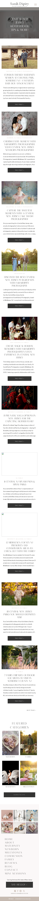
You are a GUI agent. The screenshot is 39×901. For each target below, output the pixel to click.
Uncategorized (19, 273)
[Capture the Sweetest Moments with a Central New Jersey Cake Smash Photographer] (19, 192)
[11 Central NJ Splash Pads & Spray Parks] (19, 464)
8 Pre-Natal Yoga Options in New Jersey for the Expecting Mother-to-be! (20, 419)
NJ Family (18, 71)
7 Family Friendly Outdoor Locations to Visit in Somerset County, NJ (19, 678)
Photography (28, 71)
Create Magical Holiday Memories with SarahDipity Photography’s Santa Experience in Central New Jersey (19, 352)
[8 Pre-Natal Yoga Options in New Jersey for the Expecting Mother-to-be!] (19, 398)
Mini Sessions (16, 342)
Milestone (10, 206)
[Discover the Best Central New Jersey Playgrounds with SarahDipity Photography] (19, 259)
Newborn (10, 138)
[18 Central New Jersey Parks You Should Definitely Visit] (19, 593)
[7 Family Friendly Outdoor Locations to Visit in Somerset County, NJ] (19, 657)
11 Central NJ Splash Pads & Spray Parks (19, 483)
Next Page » (31, 710)
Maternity (10, 71)
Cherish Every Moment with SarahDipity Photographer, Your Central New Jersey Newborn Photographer (20, 146)
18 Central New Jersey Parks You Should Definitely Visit (19, 614)
